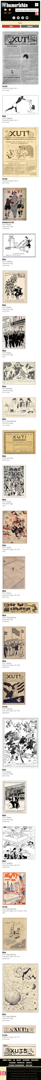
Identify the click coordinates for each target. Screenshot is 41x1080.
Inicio (20, 23)
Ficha (11, 26)
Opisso (8, 224)
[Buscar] (37, 13)
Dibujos (29, 26)
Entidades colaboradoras (16, 1065)
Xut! (11, 88)
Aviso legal (29, 1065)
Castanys (9, 118)
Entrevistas (20, 1063)
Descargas (12, 1063)
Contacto (29, 1063)
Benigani (9, 388)
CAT (9, 13)
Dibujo (4, 116)
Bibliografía (34, 1060)
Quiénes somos (7, 1060)
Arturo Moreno (11, 421)
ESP (5, 13)
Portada (4, 86)
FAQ (14, 1060)
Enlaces (19, 1060)
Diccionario (26, 1060)
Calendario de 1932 (8, 222)
